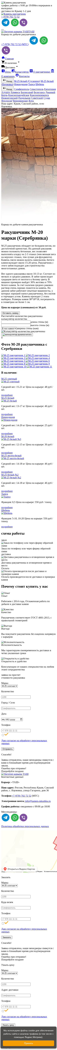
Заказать (7, 937)
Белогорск (39, 92)
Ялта (31, 100)
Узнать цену (8, 1025)
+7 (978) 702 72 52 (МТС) (14, 44)
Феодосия (6, 100)
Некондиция (21, 84)
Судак (47, 98)
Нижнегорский (9, 98)
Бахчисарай (27, 92)
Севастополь (37, 89)
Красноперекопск (39, 95)
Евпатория (50, 89)
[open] (2, 29)
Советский (37, 98)
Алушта (5, 92)
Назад (7, 80)
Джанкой (50, 92)
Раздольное (24, 98)
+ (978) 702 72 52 (10, 16)
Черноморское (20, 100)
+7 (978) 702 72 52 (21, 795)
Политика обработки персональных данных (25, 826)
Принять (28, 1043)
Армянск (15, 92)
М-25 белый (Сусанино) (27, 81)
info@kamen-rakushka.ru (38, 801)
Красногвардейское (18, 95)
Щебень (39, 84)
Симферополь (21, 89)
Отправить (8, 749)
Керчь (4, 95)
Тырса (31, 84)
